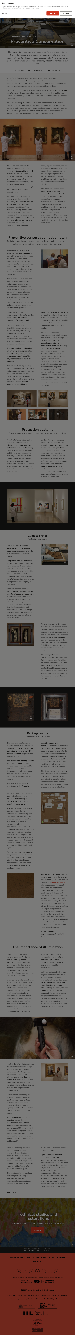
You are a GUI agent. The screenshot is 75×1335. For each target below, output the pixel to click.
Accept (52, 13)
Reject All (66, 13)
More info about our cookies (30, 8)
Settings (4, 13)
